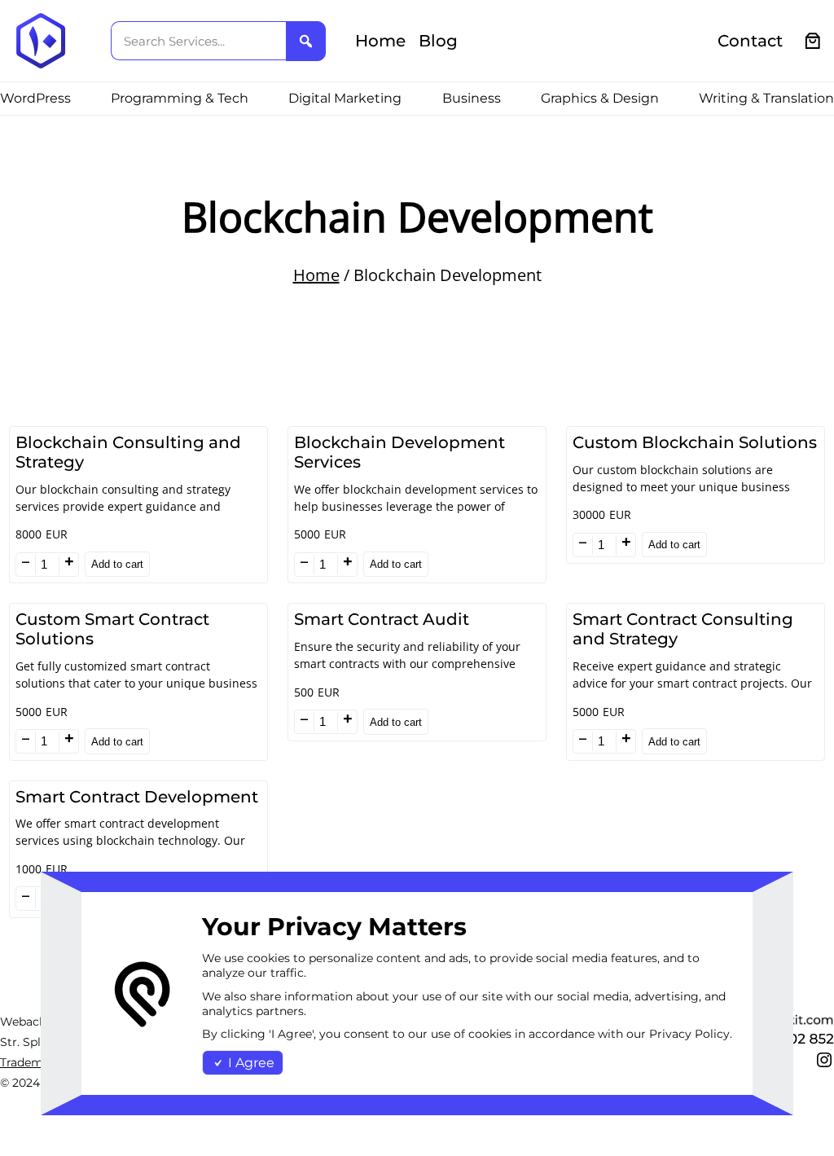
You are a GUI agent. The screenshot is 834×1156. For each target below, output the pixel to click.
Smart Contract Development (136, 797)
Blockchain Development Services (399, 452)
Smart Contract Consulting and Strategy (683, 628)
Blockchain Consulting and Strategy (128, 452)
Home (316, 275)
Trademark (30, 1062)
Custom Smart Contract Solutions (112, 628)
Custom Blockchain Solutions (695, 442)
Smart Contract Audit (381, 619)
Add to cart (117, 564)
